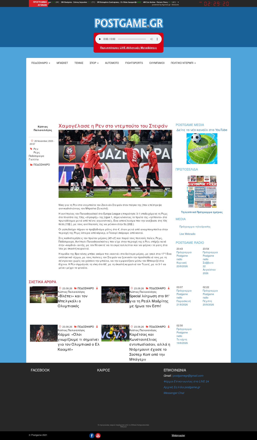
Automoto (112, 63)
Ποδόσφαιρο (39, 63)
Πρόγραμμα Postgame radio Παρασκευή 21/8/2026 (183, 297)
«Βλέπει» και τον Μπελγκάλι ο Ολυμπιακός (72, 300)
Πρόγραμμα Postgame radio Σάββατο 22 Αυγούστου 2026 (209, 262)
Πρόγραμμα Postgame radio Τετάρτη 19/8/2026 (183, 336)
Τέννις (78, 63)
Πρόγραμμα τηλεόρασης (195, 226)
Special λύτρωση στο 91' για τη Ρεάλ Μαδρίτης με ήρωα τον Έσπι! (149, 300)
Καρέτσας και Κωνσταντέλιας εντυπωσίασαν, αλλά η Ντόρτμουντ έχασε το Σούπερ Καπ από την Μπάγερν (149, 347)
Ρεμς (37, 152)
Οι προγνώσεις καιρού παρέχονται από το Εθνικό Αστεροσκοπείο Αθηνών (123, 426)
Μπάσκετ (62, 63)
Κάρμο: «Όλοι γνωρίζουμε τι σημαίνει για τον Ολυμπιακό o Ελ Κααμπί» (79, 342)
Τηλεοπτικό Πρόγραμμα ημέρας (202, 212)
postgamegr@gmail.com (188, 376)
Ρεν (36, 149)
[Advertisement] (128, 93)
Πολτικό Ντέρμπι (182, 63)
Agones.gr (166, 5)
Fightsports (134, 63)
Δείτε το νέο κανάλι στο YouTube (202, 129)
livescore (175, 5)
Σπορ (93, 63)
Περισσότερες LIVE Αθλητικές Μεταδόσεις (128, 48)
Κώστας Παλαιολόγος (43, 128)
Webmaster (178, 435)
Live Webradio (187, 234)
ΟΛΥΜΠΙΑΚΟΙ (157, 63)
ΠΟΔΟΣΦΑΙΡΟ (42, 164)
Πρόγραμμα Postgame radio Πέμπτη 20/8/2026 (209, 297)
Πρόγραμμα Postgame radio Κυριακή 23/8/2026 (183, 259)
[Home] (128, 23)
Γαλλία (34, 159)
